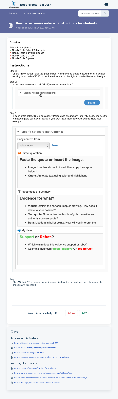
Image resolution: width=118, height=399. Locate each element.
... (20, 13)
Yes (87, 313)
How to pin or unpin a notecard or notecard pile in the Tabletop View (43, 373)
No (73, 313)
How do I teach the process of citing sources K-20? (36, 343)
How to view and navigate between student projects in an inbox (41, 357)
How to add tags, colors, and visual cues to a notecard (37, 382)
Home (12, 13)
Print (16, 331)
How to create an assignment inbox (29, 352)
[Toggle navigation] (106, 4)
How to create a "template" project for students (35, 347)
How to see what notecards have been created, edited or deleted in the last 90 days (50, 377)
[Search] (105, 13)
